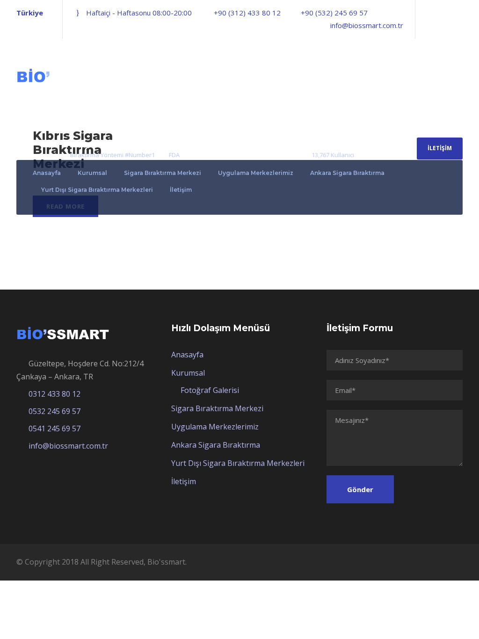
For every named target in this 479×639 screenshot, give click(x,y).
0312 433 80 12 (54, 394)
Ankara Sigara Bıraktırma (347, 172)
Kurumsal (92, 172)
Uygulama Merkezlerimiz (255, 172)
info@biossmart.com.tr (366, 25)
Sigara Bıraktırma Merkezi (162, 172)
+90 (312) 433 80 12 (247, 12)
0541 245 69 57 (54, 428)
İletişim (440, 148)
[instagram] (460, 25)
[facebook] (428, 25)
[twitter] (444, 25)
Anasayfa (47, 172)
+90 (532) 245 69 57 (334, 12)
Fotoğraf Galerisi (210, 390)
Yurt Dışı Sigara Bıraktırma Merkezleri (97, 189)
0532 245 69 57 (54, 411)
